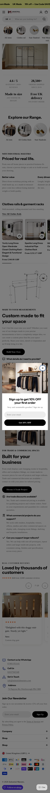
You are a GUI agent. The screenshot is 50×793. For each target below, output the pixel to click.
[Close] (42, 368)
